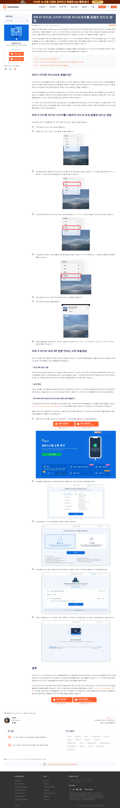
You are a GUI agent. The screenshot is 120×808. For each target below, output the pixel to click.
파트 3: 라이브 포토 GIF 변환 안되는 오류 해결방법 (51, 65)
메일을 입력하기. (80, 780)
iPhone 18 (77, 736)
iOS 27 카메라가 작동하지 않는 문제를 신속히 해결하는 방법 (30, 745)
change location (91, 743)
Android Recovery (105, 743)
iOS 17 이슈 (9, 21)
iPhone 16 (78, 739)
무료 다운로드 (18, 54)
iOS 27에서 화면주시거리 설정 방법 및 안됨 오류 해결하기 (30, 737)
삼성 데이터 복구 (20, 793)
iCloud (90, 746)
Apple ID (82, 746)
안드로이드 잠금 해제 (21, 787)
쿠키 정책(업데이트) (49, 793)
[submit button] (90, 780)
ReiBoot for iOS (16, 43)
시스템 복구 (42, 7)
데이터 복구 (63, 7)
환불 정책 (46, 796)
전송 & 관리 (74, 7)
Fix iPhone (70, 749)
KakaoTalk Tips (71, 743)
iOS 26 (69, 739)
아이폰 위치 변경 (20, 796)
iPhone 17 (106, 736)
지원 (92, 7)
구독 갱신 (46, 799)
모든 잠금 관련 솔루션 (21, 799)
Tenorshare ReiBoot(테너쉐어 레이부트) (47, 406)
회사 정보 (46, 781)
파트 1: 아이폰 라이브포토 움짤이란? (47, 59)
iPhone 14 (97, 739)
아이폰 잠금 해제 (20, 784)
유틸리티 (84, 7)
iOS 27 (86, 736)
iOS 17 (58, 25)
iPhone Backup (71, 746)
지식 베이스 (18, 781)
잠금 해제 (52, 7)
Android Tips (100, 746)
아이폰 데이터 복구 (20, 790)
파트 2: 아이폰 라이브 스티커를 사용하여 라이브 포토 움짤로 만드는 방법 (59, 62)
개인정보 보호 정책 (49, 787)
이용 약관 (46, 790)
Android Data (96, 736)
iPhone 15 (87, 739)
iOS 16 (81, 743)
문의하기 (46, 784)
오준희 (35, 25)
